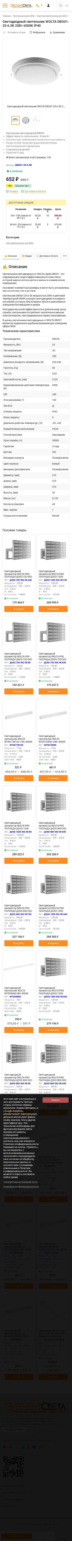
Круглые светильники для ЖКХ (52, 16)
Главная (7, 16)
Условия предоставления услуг (20, 1181)
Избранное (39, 32)
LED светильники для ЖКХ (19, 243)
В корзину (18, 609)
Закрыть (67, 1539)
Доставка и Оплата (35, 191)
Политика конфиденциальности (21, 1186)
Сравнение (59, 32)
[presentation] (11, 74)
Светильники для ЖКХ (24, 16)
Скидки (14, 191)
